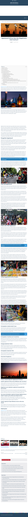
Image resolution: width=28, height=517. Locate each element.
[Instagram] (15, 1)
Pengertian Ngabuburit (5, 68)
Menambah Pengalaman (6, 77)
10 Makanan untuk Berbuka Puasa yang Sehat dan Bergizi (7, 453)
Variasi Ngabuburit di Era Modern (6, 71)
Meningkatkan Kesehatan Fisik (6, 76)
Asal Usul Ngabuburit (4, 69)
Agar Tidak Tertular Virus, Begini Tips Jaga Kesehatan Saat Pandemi (21, 453)
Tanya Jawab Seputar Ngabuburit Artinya (7, 78)
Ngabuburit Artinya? (4, 67)
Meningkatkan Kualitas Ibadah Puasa (7, 73)
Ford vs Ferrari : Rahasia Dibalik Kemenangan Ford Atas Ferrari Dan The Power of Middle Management (5, 447)
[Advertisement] (14, 11)
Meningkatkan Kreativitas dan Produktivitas (8, 74)
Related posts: (5, 84)
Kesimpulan (3, 83)
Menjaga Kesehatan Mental (6, 75)
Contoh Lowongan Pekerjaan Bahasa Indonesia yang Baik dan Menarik (12, 468)
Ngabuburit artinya (3, 86)
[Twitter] (13, 1)
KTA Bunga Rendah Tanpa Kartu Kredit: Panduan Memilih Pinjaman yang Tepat (14, 485)
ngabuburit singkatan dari (12, 450)
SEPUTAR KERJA (14, 2)
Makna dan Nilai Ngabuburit (5, 70)
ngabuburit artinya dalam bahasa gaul (5, 450)
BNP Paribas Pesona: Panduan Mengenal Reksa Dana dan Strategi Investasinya (14, 479)
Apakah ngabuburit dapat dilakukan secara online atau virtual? (10, 82)
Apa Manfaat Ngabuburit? (5, 72)
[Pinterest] (14, 1)
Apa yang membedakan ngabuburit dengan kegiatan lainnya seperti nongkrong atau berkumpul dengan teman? (14, 81)
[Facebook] (12, 1)
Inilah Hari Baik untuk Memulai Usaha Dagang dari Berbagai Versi (12, 471)
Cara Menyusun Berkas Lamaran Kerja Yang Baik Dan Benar (11, 465)
